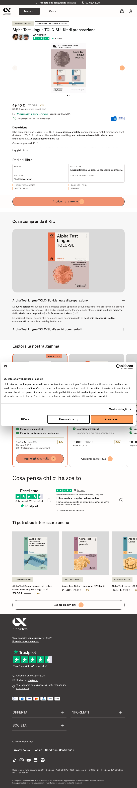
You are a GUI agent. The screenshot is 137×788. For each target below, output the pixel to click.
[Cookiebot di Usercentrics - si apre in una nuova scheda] (118, 366)
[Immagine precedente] (14, 67)
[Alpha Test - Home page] (7, 11)
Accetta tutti (112, 419)
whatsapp (33, 680)
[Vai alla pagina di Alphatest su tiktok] (14, 760)
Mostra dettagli (118, 409)
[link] (130, 11)
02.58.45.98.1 (38, 675)
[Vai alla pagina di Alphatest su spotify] (42, 760)
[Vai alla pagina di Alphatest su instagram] (21, 760)
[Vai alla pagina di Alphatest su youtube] (28, 760)
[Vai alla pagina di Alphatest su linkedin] (35, 760)
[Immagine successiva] (122, 67)
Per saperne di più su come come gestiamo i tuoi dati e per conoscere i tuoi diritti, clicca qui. (47, 783)
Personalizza (66, 419)
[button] (122, 11)
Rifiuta (25, 419)
